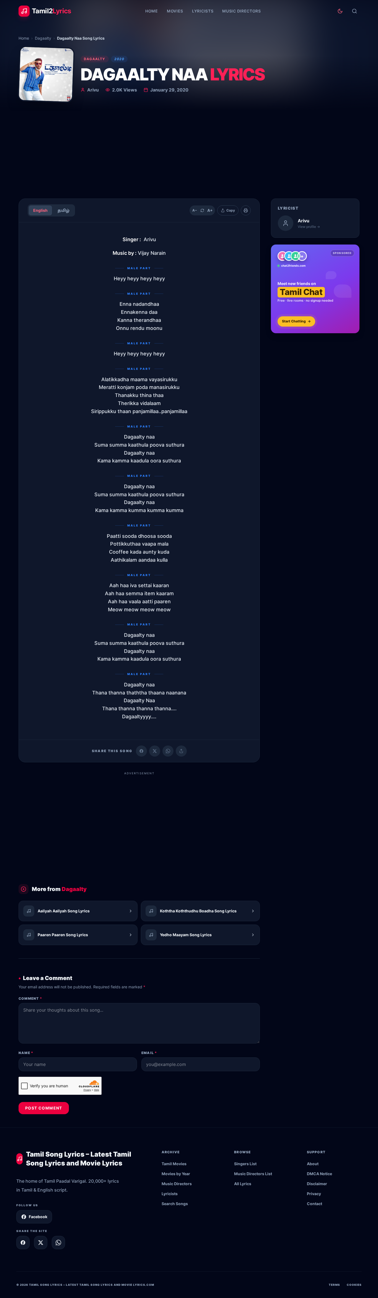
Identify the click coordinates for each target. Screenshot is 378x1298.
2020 (119, 59)
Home (151, 11)
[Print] (246, 210)
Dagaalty (43, 38)
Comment (30, 998)
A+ (210, 210)
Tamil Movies (174, 1163)
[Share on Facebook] (141, 751)
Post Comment (43, 1108)
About (313, 1163)
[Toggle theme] (340, 11)
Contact (314, 1203)
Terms (334, 1284)
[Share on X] (40, 1242)
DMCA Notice (319, 1173)
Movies (175, 11)
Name (26, 1053)
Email (149, 1053)
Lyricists (202, 11)
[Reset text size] (202, 210)
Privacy (314, 1193)
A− (194, 210)
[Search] (354, 11)
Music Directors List (253, 1173)
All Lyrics (242, 1183)
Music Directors (241, 11)
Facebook (38, 1216)
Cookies (354, 1284)
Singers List (245, 1163)
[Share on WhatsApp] (168, 751)
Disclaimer (317, 1183)
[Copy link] (181, 751)
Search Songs (175, 1203)
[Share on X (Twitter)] (154, 751)
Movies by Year (176, 1173)
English (40, 210)
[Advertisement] (189, 152)
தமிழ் (63, 210)
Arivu (93, 90)
